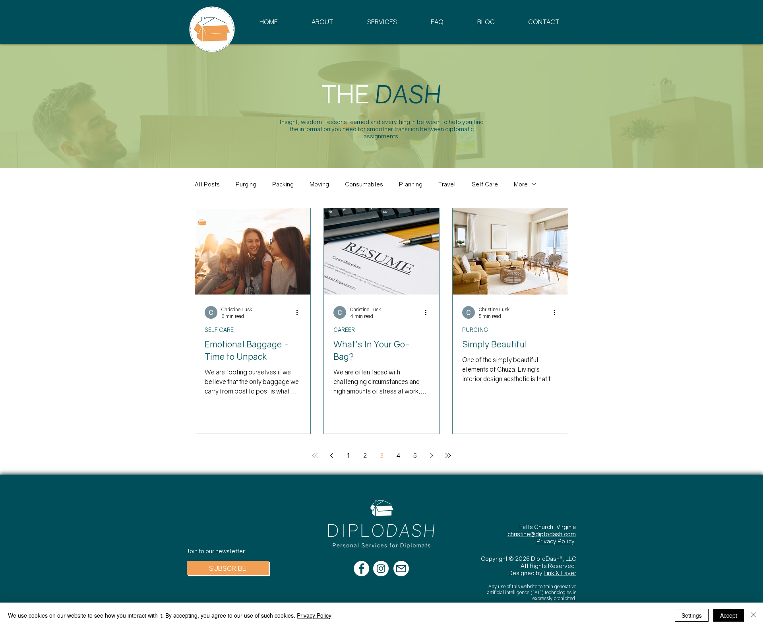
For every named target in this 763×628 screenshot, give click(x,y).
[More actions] (299, 312)
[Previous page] (331, 455)
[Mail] (401, 568)
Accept (728, 615)
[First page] (315, 455)
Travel (447, 184)
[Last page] (448, 455)
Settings (692, 615)
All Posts (207, 184)
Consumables (364, 184)
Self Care (485, 184)
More (521, 184)
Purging (246, 184)
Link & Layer (560, 572)
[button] (228, 568)
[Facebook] (361, 568)
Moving (319, 184)
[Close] (753, 615)
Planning (410, 184)
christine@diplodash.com (541, 533)
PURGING (475, 329)
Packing (283, 184)
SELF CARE (219, 329)
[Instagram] (381, 568)
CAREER (344, 329)
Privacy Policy (555, 541)
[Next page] (431, 455)
